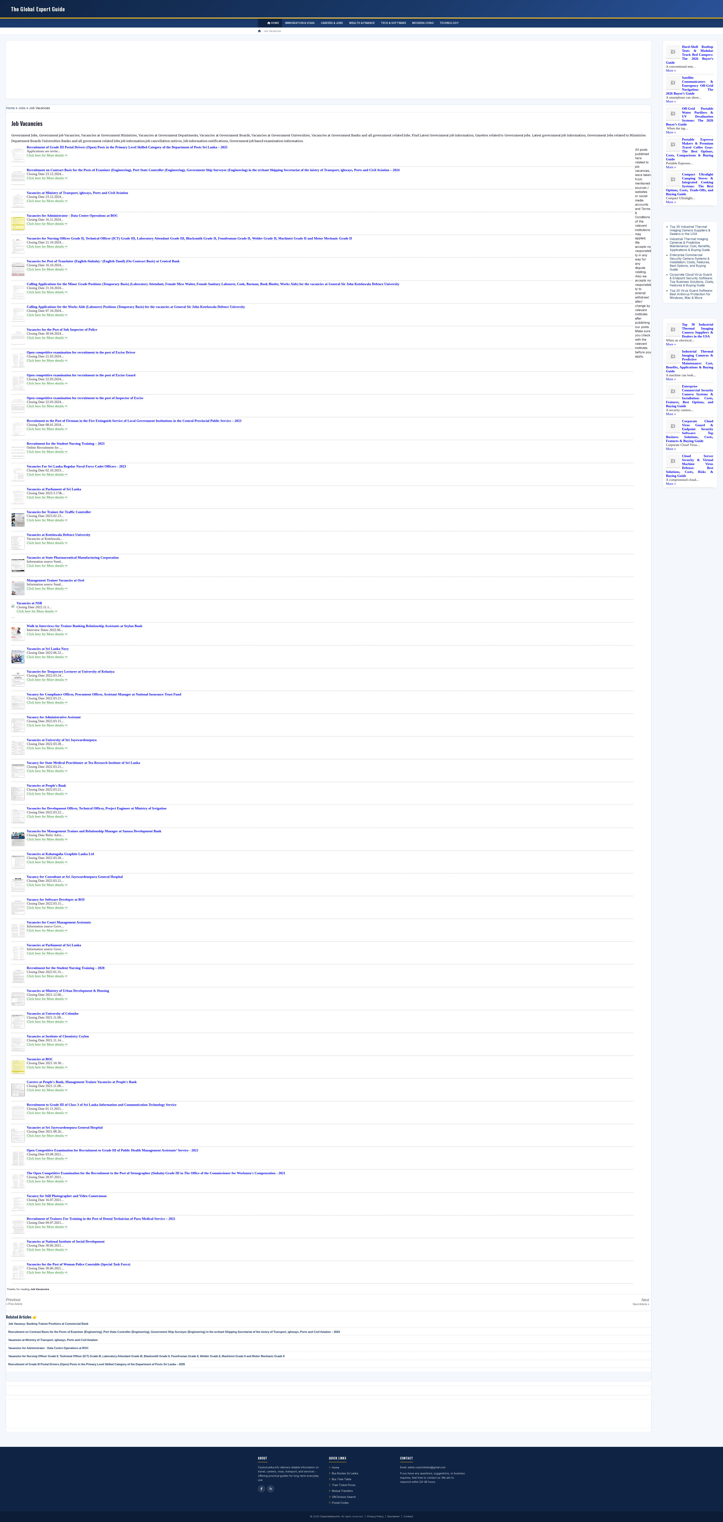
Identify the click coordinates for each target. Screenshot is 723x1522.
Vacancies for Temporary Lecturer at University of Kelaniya (70, 671)
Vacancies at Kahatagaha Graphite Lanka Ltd (60, 854)
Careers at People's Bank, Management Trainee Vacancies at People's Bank (82, 1082)
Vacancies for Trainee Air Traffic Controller (59, 512)
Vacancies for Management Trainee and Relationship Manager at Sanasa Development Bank (94, 831)
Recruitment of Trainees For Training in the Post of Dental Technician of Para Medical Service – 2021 (101, 1219)
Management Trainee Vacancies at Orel (55, 580)
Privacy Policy (375, 1516)
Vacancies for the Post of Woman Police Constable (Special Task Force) (78, 1264)
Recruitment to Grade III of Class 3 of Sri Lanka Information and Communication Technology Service (101, 1105)
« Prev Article (14, 1304)
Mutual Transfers (342, 1490)
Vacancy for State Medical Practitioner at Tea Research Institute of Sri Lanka (83, 763)
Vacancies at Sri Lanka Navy (48, 649)
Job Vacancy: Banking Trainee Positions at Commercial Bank (48, 1323)
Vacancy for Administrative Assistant (54, 717)
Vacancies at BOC (40, 1059)
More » (671, 70)
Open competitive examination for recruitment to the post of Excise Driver (81, 352)
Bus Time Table (341, 1479)
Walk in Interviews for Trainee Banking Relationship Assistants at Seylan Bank (84, 626)
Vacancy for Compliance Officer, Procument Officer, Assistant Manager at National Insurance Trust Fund (104, 694)
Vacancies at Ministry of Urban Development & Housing (68, 991)
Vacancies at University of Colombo (53, 1013)
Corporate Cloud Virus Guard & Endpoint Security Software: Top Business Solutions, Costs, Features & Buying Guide (692, 280)
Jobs (21, 108)
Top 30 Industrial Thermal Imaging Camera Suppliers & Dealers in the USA (690, 230)
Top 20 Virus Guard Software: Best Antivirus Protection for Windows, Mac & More (691, 294)
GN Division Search (344, 1496)
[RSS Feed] (270, 1488)
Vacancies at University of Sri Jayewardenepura (62, 740)
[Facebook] (261, 1488)
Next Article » (641, 1304)
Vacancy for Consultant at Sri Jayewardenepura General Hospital (75, 877)
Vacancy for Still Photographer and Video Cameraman (67, 1196)
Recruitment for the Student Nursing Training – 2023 (65, 443)
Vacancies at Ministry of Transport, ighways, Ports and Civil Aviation (77, 193)
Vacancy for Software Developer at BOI (56, 899)
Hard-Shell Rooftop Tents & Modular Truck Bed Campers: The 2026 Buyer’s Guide (689, 54)
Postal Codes (340, 1502)
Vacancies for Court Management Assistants (59, 922)
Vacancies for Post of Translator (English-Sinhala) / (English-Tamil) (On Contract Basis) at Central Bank (103, 261)
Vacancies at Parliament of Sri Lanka (54, 489)
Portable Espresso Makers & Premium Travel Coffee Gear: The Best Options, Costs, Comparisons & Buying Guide (689, 149)
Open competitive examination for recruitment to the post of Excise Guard (81, 375)
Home (274, 22)
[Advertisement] (122, 69)
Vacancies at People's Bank (46, 785)
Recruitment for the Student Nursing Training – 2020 (65, 968)
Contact (408, 1516)
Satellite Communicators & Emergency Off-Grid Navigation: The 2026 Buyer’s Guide (689, 85)
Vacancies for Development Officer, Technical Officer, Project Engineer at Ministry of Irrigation (96, 808)
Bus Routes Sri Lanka (345, 1473)
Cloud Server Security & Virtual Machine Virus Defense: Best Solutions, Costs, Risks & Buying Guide (689, 466)
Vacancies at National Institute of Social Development (65, 1241)
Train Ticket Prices (343, 1485)
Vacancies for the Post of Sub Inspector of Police (62, 329)
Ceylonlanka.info (330, 1516)
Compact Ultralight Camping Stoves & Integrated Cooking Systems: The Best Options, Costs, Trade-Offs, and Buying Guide (689, 184)
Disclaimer (393, 1516)
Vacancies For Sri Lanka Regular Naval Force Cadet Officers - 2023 (76, 466)
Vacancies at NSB (29, 603)
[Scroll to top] (714, 1514)
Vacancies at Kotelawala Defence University (58, 535)
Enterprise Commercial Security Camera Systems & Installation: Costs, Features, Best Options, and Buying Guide (690, 262)
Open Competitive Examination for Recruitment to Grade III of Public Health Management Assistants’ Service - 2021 (112, 1150)
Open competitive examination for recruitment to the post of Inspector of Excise (85, 398)
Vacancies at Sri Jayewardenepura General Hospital (65, 1127)
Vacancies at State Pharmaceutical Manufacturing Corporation (73, 557)
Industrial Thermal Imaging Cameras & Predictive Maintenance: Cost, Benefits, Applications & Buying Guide (690, 244)
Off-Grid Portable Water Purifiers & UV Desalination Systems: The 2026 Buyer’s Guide (689, 116)
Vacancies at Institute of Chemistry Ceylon (58, 1036)
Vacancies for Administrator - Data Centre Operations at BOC (72, 215)
